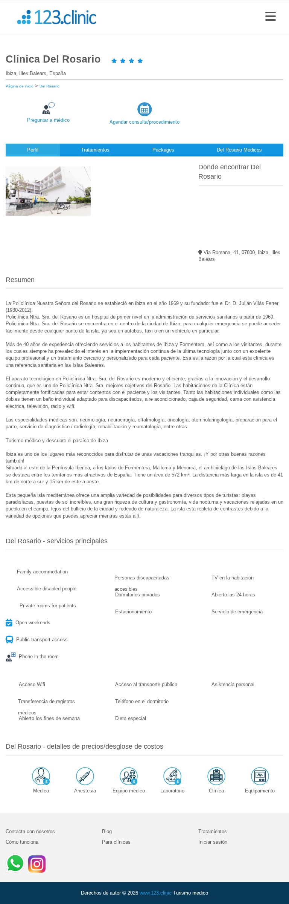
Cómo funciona (22, 842)
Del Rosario (49, 86)
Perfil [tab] (32, 150)
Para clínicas (116, 842)
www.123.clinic (156, 893)
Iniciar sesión (212, 842)
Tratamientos (212, 831)
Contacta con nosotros (30, 831)
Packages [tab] (163, 150)
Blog (107, 831)
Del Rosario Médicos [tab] (239, 150)
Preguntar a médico (48, 120)
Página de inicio (19, 86)
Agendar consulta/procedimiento (144, 122)
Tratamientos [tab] (95, 150)
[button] (270, 17)
